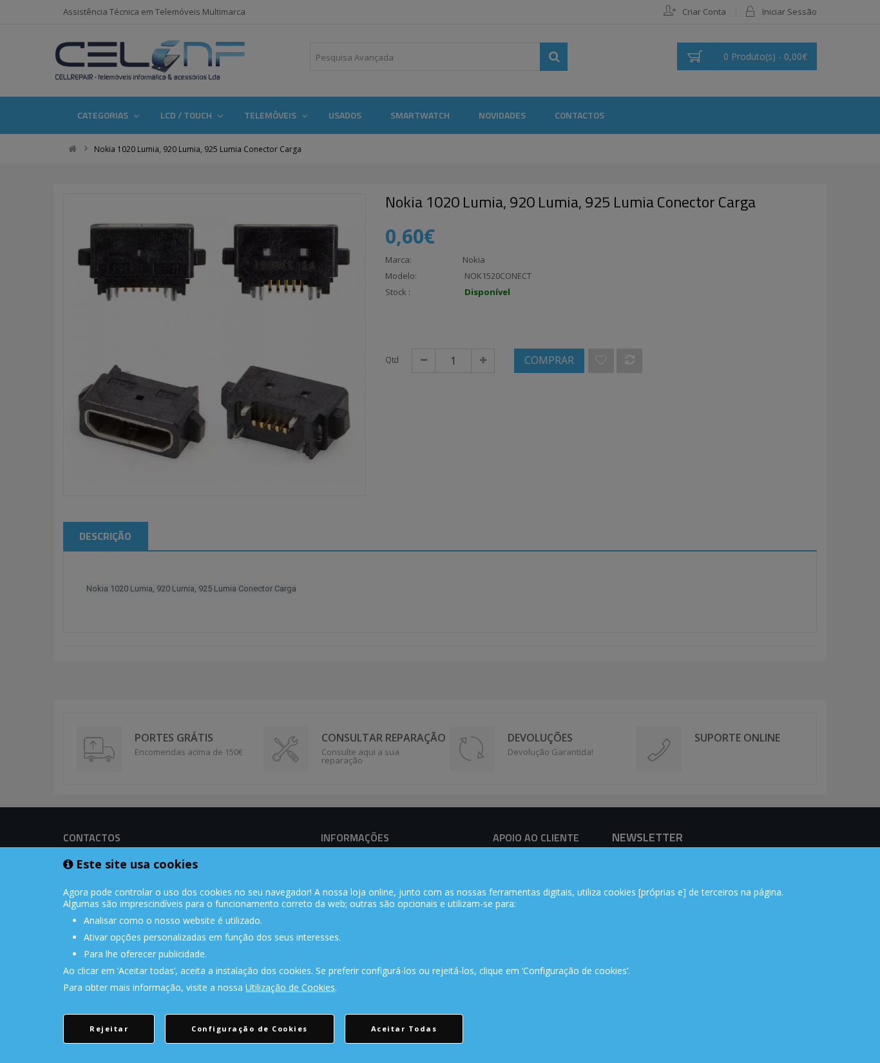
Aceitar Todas (404, 1028)
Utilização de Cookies (290, 987)
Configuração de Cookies (249, 1028)
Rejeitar (109, 1028)
